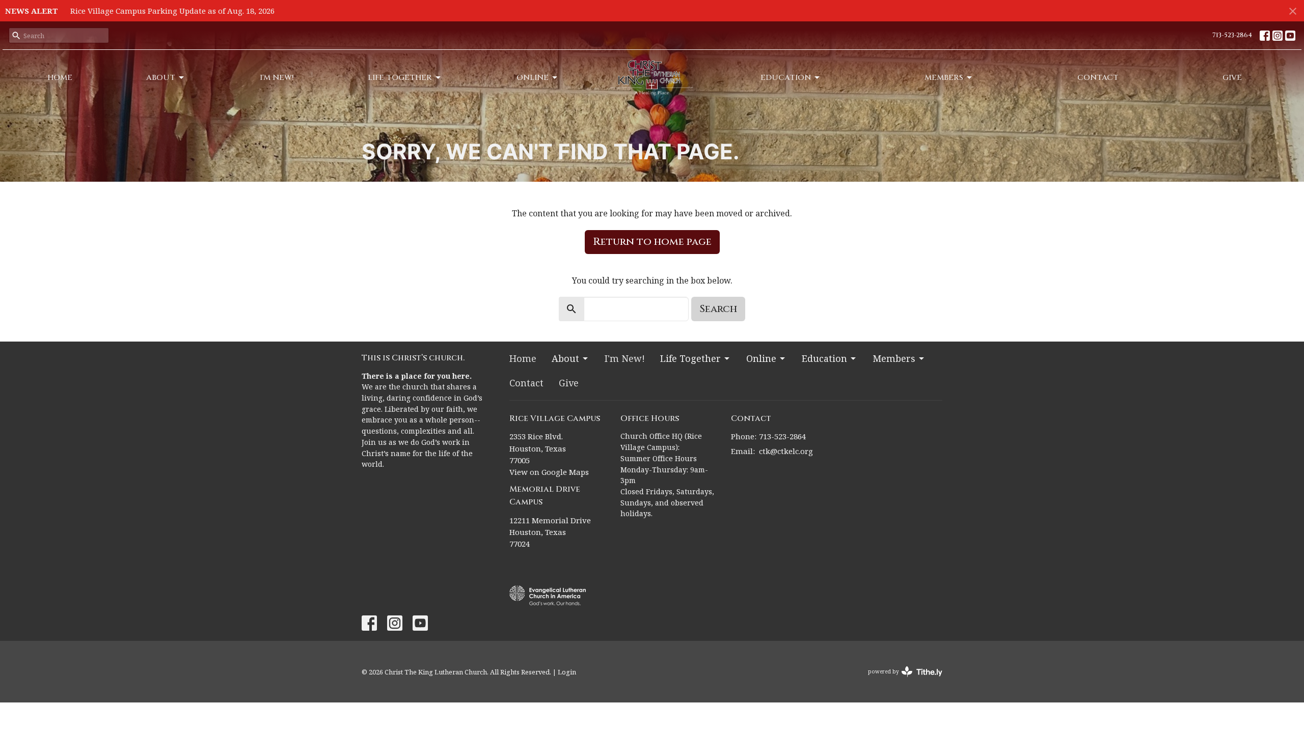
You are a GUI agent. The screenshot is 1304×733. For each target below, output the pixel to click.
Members (944, 77)
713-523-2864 (1232, 35)
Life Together (400, 77)
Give (1232, 77)
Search (718, 309)
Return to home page (652, 241)
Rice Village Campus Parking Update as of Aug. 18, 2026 (172, 11)
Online (533, 77)
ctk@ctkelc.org (786, 451)
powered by (900, 680)
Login (567, 671)
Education (785, 77)
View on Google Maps (549, 472)
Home (59, 77)
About (160, 77)
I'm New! (277, 77)
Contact (1098, 77)
